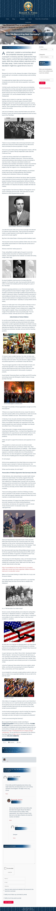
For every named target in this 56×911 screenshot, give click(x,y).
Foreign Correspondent (9, 748)
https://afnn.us (16, 734)
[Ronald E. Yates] (28, 8)
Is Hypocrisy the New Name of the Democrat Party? (15, 750)
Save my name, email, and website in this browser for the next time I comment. (19, 890)
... (7, 760)
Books (30, 19)
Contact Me (28, 22)
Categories (42, 54)
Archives (41, 47)
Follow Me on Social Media (41, 19)
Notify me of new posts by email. (13, 898)
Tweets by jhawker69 (44, 88)
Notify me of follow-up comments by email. (16, 894)
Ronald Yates (17, 799)
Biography (22, 19)
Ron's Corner (18, 748)
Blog (13, 19)
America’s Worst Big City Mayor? (11, 751)
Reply (7, 793)
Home (7, 19)
